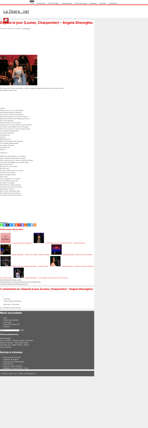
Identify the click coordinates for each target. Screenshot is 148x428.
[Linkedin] (28, 224)
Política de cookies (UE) (11, 324)
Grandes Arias (41, 3)
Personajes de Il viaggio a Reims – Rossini (14, 345)
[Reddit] (16, 224)
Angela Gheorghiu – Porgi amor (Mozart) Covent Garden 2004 (20, 282)
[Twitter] (31, 224)
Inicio (32, 3)
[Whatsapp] (1, 224)
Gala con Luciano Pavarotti (12, 366)
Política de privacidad (10, 320)
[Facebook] (4, 224)
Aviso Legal (7, 322)
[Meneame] (25, 224)
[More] (35, 224)
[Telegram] (13, 224)
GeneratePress (31, 373)
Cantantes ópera (67, 3)
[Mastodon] (22, 224)
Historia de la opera (81, 3)
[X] (7, 224)
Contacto (6, 326)
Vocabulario (93, 3)
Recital (2, 280)
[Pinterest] (19, 224)
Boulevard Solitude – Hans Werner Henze (14, 343)
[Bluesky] (10, 224)
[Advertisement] (47, 41)
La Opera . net (16, 11)
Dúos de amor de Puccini (12, 357)
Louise (19, 280)
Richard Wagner (5, 338)
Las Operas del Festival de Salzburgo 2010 (14, 284)
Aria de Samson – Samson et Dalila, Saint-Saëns (16, 340)
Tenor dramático (5, 347)
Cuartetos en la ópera (10, 359)
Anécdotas (103, 3)
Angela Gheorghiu (10, 280)
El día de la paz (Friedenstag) (13, 362)
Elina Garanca (8, 364)
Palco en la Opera (53, 3)
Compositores (113, 3)
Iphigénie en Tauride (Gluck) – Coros (15, 368)
